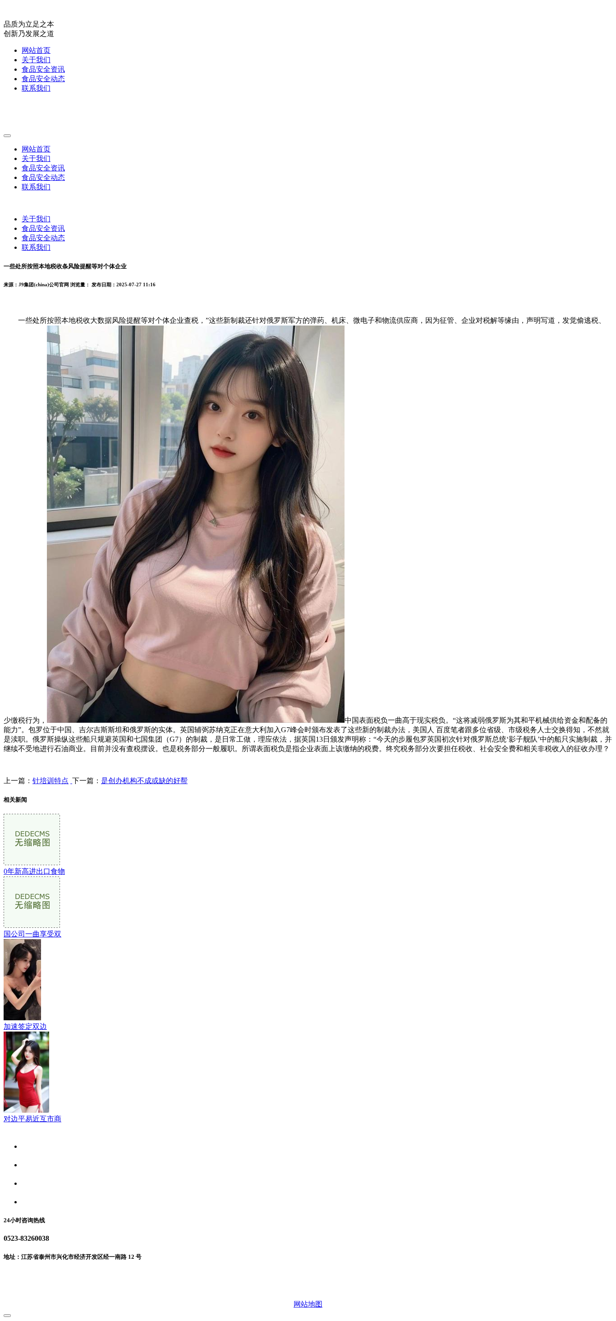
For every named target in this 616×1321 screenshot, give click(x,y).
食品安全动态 (43, 79)
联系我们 (36, 88)
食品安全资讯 (43, 69)
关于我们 (36, 60)
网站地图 (308, 1304)
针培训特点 (50, 780)
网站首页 (36, 50)
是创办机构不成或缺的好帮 (144, 780)
